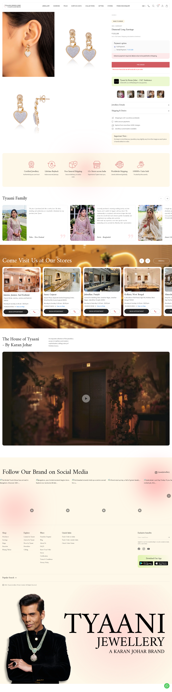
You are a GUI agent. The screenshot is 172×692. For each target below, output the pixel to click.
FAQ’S (42, 546)
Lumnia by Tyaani (29, 536)
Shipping (124, 37)
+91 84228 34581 (129, 306)
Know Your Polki (45, 549)
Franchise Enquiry (45, 536)
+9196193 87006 (9, 306)
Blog (41, 540)
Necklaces (5, 536)
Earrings (4, 540)
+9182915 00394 (89, 306)
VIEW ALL (161, 261)
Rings (4, 543)
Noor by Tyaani (28, 543)
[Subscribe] (169, 537)
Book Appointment (16, 312)
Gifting (26, 549)
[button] (153, 6)
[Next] (169, 496)
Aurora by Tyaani (29, 540)
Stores (42, 553)
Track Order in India (68, 536)
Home (114, 15)
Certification (44, 556)
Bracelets (5, 546)
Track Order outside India (70, 540)
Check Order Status (68, 543)
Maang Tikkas (6, 549)
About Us (43, 543)
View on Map (20, 306)
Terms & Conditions (46, 559)
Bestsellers (27, 546)
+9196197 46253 (49, 306)
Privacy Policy (44, 562)
